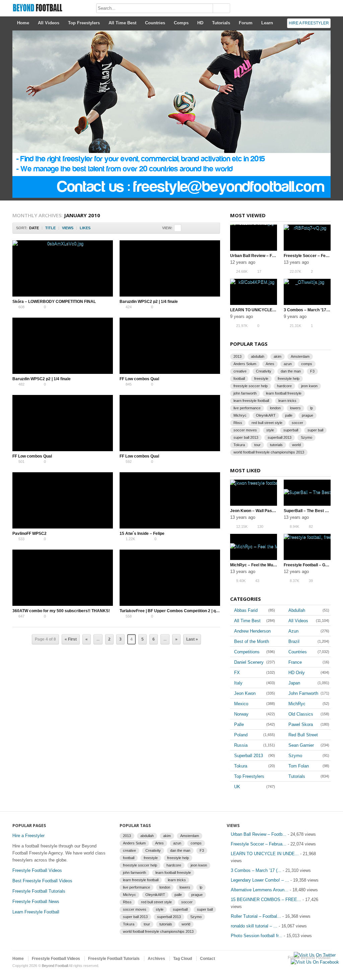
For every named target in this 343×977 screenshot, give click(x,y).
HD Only (296, 672)
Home (23, 22)
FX (237, 672)
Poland (241, 734)
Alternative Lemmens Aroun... (259, 889)
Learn (267, 22)
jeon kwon (309, 386)
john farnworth (245, 393)
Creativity (263, 371)
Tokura (239, 445)
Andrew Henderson (252, 631)
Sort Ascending (95, 228)
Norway (241, 714)
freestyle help (288, 379)
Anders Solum (244, 364)
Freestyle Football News (35, 901)
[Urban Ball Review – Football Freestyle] (254, 237)
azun (288, 364)
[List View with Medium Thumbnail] (205, 228)
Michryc (240, 415)
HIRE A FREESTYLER (309, 23)
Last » (192, 639)
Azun (293, 631)
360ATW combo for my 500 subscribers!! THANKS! (61, 610)
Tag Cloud (182, 958)
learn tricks (287, 401)
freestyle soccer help (250, 386)
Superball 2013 (248, 755)
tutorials (276, 445)
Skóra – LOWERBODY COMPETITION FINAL (54, 301)
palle (288, 415)
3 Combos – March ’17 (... (256, 870)
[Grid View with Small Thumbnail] (184, 228)
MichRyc (296, 703)
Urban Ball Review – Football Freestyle (267, 255)
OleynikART (266, 415)
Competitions (247, 651)
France (295, 662)
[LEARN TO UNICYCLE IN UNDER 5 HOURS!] (254, 291)
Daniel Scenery (249, 662)
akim (277, 356)
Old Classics (300, 714)
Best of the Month (251, 641)
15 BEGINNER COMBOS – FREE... (266, 899)
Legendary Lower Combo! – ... (260, 880)
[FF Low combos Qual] (170, 345)
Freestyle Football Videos (37, 870)
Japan (294, 682)
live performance (247, 408)
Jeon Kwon (245, 693)
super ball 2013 (245, 437)
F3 (312, 371)
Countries (155, 22)
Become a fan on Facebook (327, 966)
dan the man (291, 371)
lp (311, 408)
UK (237, 786)
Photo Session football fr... (256, 935)
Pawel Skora (300, 724)
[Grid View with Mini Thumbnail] (191, 228)
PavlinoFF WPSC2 (29, 533)
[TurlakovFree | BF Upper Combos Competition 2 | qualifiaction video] (170, 577)
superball (290, 430)
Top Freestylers (84, 22)
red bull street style (267, 423)
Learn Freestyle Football (35, 911)
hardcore (284, 386)
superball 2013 (279, 437)
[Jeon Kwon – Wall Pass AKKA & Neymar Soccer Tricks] (254, 492)
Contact (207, 958)
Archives (156, 958)
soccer (297, 423)
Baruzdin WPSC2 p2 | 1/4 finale (149, 301)
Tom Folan (298, 765)
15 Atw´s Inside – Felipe (142, 533)
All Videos (48, 22)
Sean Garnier (301, 745)
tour (257, 445)
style (270, 430)
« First (71, 639)
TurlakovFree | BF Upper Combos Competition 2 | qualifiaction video (184, 610)
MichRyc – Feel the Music (254, 565)
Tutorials (221, 22)
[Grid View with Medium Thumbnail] (177, 228)
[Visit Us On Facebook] (314, 962)
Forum (246, 22)
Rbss (237, 423)
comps (306, 364)
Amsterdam (300, 356)
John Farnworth (303, 693)
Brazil (293, 641)
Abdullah (296, 610)
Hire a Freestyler (28, 835)
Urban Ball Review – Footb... (258, 834)
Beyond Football (55, 966)
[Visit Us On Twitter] (314, 955)
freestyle (261, 379)
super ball (315, 430)
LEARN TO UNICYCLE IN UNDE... (265, 853)
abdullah (257, 356)
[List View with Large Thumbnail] (198, 228)
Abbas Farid (246, 610)
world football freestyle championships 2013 (268, 452)
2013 (237, 356)
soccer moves (245, 430)
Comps (181, 22)
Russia (241, 745)
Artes (270, 364)
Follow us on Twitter (316, 966)
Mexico (241, 703)
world (296, 445)
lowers (295, 408)
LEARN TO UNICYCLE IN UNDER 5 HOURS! (272, 310)
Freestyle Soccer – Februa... (258, 843)
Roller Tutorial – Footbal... (256, 916)
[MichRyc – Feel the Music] (254, 546)
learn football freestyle (283, 393)
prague (307, 415)
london (275, 408)
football (239, 379)
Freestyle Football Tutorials (38, 891)
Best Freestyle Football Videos (42, 880)
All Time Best (122, 22)
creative (240, 371)
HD (200, 22)
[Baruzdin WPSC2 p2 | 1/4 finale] (170, 268)
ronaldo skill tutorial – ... (254, 925)
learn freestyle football (251, 401)
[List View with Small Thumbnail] (212, 228)
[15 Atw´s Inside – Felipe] (170, 500)
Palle (239, 724)
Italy (238, 682)
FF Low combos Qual (139, 379)
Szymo (306, 437)
